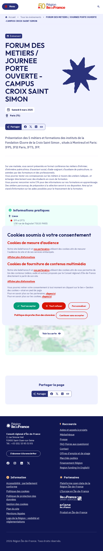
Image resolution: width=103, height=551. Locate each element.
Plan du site (12, 508)
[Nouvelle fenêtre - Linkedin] (21, 463)
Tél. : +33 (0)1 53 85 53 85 (19, 443)
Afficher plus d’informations (21, 257)
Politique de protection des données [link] (34, 314)
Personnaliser (79, 306)
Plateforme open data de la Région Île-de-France (75, 485)
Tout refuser (55, 306)
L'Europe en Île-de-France (74, 491)
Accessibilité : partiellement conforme (21, 485)
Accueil (12, 17)
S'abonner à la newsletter (23, 453)
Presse (63, 439)
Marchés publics (69, 458)
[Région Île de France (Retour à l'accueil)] (51, 6)
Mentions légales (15, 513)
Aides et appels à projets (73, 429)
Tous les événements (30, 17)
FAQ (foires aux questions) (74, 444)
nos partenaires (41, 249)
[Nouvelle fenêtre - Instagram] (14, 463)
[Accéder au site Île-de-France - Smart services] (77, 498)
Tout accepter (28, 306)
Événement (15, 36)
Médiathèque (67, 434)
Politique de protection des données (21, 498)
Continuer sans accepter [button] (71, 315)
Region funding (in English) (74, 467)
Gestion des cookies (17, 504)
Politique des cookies (17, 491)
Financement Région (71, 462)
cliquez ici (50, 293)
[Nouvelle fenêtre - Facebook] (8, 463)
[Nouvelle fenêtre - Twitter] (28, 463)
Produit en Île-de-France (73, 512)
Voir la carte (49, 333)
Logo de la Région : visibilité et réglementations (22, 520)
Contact (64, 448)
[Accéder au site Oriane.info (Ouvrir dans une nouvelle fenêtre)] (77, 505)
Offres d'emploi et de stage (75, 453)
